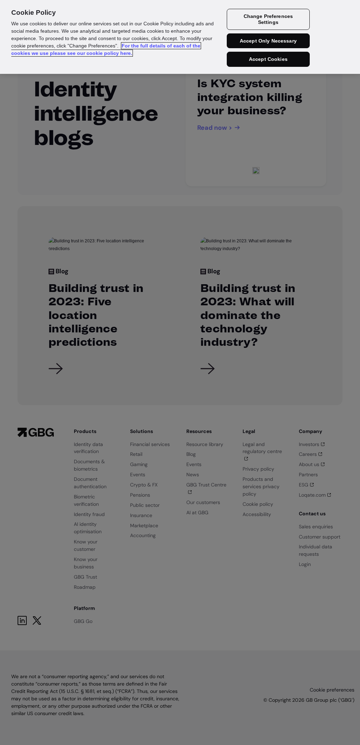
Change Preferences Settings (268, 19)
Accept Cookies (268, 59)
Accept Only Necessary (268, 41)
